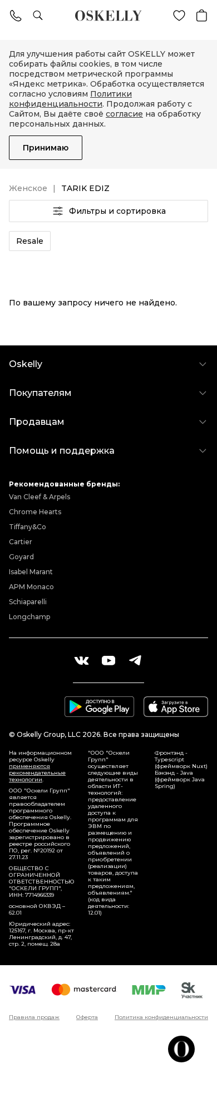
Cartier (20, 542)
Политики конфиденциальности (70, 99)
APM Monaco (31, 587)
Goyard (21, 557)
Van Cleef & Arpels (39, 497)
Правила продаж (34, 1017)
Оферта (87, 1017)
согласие (124, 114)
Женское (28, 188)
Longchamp (29, 617)
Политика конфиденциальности (161, 1017)
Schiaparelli (28, 602)
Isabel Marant (31, 572)
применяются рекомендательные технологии (37, 772)
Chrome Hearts (35, 512)
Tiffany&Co (27, 527)
